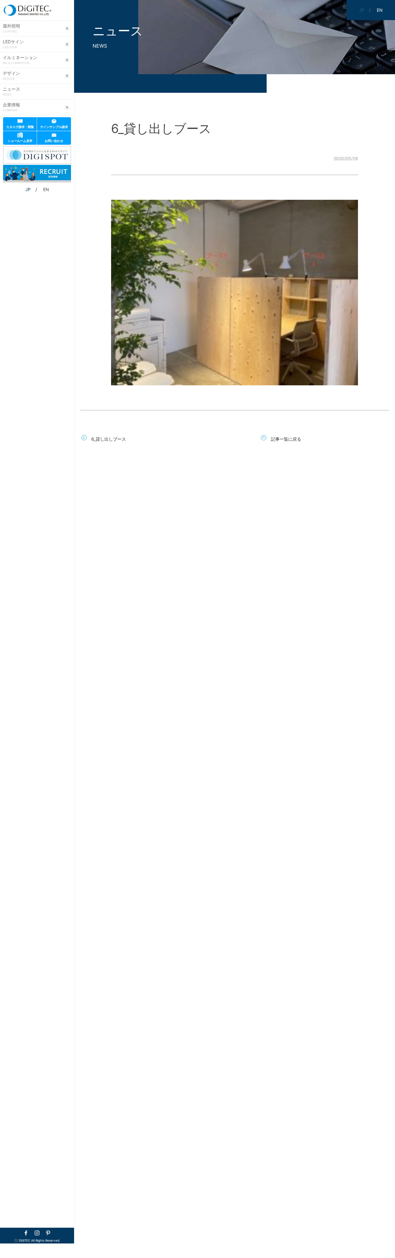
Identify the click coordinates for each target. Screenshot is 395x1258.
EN (46, 189)
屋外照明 (11, 28)
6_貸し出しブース (108, 439)
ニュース (11, 91)
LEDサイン (13, 44)
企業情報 (11, 107)
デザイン (11, 76)
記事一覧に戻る (286, 439)
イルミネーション (20, 60)
